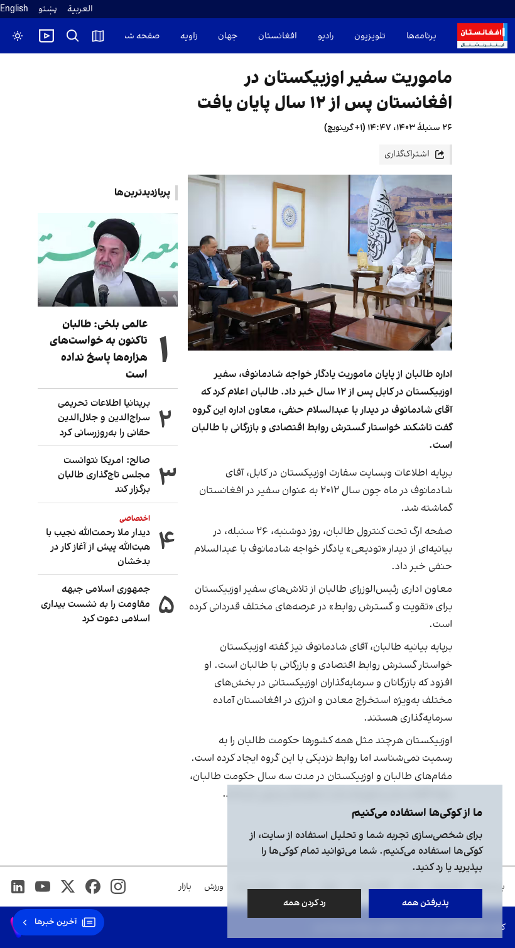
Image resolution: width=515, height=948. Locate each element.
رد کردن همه (304, 903)
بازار (185, 886)
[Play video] (46, 35)
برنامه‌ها (421, 36)
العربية (80, 9)
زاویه (188, 36)
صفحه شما (139, 36)
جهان (227, 36)
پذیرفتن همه (425, 903)
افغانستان (277, 36)
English (14, 9)
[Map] (98, 36)
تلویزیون (370, 36)
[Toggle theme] (18, 36)
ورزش (214, 886)
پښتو (47, 9)
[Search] (72, 36)
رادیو (325, 36)
